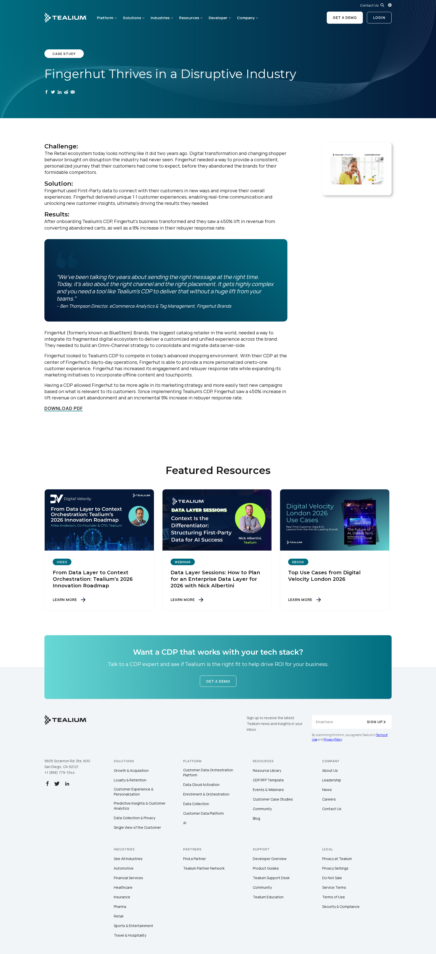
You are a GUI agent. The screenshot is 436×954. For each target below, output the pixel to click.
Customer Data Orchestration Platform (208, 772)
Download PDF (63, 408)
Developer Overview (270, 858)
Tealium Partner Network (204, 868)
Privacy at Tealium (337, 858)
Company (246, 17)
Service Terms (334, 887)
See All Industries (128, 858)
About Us (330, 770)
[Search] (382, 5)
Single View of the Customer (137, 827)
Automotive (123, 868)
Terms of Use (333, 897)
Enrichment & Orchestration (206, 794)
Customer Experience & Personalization (133, 792)
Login (379, 17)
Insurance (122, 897)
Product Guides (266, 868)
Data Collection (196, 803)
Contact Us (369, 5)
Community (262, 808)
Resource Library (267, 770)
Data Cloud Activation (201, 784)
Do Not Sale (332, 877)
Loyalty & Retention (130, 780)
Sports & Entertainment (133, 925)
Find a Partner (194, 858)
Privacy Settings (335, 868)
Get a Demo (345, 17)
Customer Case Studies (273, 799)
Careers (329, 799)
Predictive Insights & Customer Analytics (140, 806)
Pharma (120, 906)
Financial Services (128, 877)
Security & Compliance (341, 906)
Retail (118, 916)
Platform (105, 17)
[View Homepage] (65, 18)
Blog (256, 818)
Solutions (132, 17)
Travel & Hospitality (130, 935)
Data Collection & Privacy (134, 817)
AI (184, 822)
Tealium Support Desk (271, 877)
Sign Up (375, 721)
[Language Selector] (390, 5)
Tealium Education (268, 897)
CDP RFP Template (268, 780)
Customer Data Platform (203, 813)
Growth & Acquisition (131, 770)
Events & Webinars (268, 789)
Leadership (331, 780)
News (327, 789)
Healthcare (123, 887)
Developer (218, 17)
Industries (160, 17)
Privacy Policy (333, 739)
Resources (189, 17)
